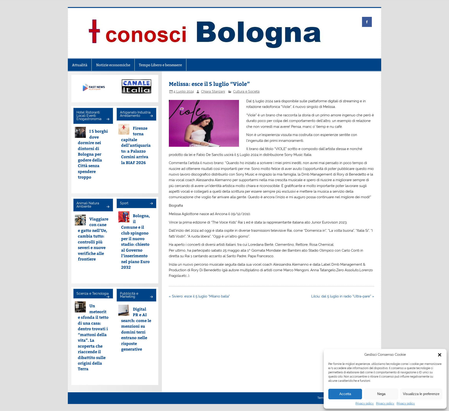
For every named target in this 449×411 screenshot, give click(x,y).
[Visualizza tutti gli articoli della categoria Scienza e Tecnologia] (108, 297)
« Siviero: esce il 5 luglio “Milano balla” (199, 296)
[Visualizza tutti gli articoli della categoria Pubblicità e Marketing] (151, 297)
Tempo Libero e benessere (160, 65)
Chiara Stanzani (213, 91)
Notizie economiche (113, 65)
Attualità (79, 65)
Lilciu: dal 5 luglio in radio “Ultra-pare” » (342, 296)
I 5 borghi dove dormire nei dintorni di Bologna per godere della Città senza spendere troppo (93, 154)
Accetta (345, 394)
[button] (439, 354)
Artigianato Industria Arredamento (135, 113)
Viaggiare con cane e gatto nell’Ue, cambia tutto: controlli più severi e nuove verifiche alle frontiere (93, 239)
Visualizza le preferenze (421, 394)
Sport (124, 203)
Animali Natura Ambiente (87, 204)
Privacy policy (364, 403)
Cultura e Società (246, 91)
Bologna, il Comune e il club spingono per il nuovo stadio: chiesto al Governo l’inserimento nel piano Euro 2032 (135, 241)
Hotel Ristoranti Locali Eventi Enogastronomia (88, 115)
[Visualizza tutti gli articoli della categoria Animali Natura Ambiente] (108, 207)
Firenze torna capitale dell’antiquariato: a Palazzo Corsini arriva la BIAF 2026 (136, 145)
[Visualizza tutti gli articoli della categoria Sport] (151, 204)
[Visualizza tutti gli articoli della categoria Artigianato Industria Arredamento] (151, 116)
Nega (381, 394)
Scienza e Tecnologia (92, 293)
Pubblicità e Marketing (129, 295)
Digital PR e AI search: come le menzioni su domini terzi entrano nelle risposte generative (136, 329)
